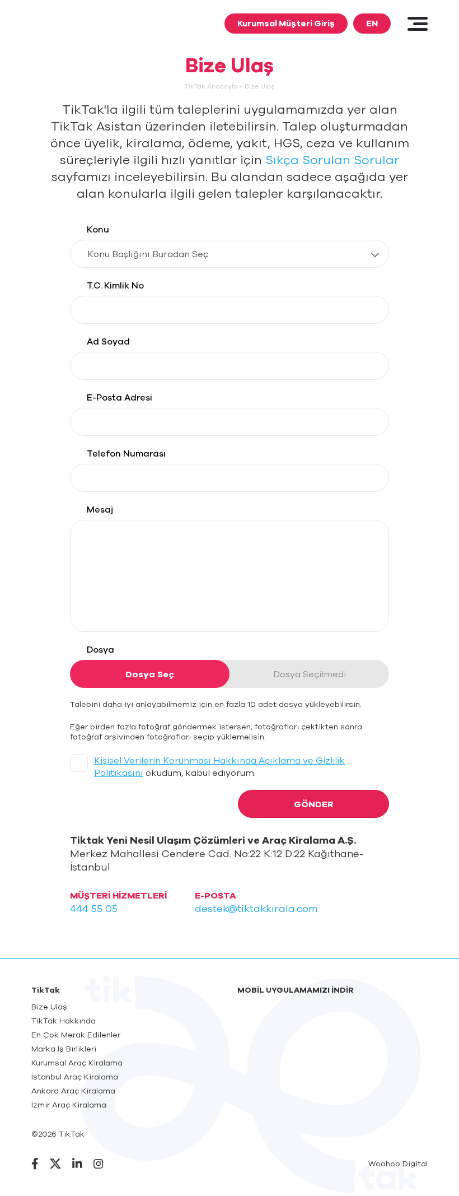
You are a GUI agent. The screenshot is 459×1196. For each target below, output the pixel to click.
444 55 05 (94, 908)
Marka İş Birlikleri (63, 1048)
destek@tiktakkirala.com (256, 908)
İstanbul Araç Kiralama (74, 1076)
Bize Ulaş (49, 1006)
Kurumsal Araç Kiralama (77, 1062)
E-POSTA (215, 895)
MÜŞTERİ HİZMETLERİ (118, 895)
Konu (98, 229)
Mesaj (100, 509)
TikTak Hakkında (63, 1020)
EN (372, 23)
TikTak (69, 22)
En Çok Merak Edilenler (75, 1034)
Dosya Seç (149, 674)
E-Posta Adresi (119, 397)
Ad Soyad (108, 341)
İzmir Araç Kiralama (68, 1104)
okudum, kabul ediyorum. (219, 766)
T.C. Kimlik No (115, 285)
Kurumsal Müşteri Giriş (286, 23)
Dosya (100, 649)
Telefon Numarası (126, 453)
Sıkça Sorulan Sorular (332, 159)
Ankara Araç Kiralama (73, 1090)
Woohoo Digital (398, 1163)
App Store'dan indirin (283, 1017)
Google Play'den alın (381, 1017)
